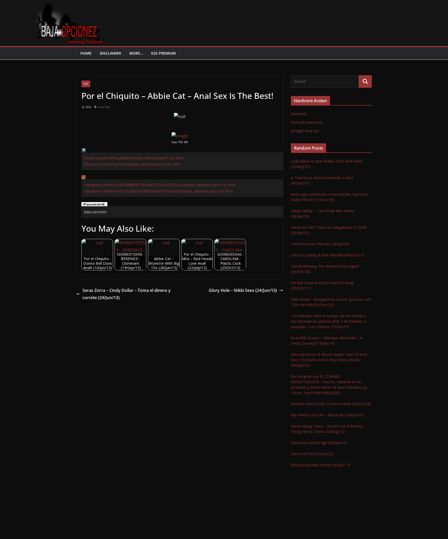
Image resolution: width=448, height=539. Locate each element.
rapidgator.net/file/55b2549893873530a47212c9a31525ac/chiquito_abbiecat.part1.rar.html (160, 184)
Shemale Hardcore (306, 122)
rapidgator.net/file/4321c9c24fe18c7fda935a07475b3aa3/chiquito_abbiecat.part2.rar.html (158, 191)
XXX (85, 84)
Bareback (299, 113)
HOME (86, 53)
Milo (89, 107)
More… (136, 53)
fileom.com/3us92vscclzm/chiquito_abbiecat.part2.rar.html (132, 164)
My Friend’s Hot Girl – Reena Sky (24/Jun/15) (328, 414)
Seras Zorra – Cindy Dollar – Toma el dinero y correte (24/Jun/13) (126, 294)
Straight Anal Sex (305, 130)
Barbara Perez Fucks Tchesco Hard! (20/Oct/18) (331, 403)
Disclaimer (110, 53)
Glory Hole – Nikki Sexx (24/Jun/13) (243, 290)
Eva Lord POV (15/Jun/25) (312, 453)
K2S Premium (163, 53)
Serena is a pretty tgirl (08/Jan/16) (319, 442)
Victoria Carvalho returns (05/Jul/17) (320, 464)
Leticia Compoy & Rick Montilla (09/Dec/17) (327, 255)
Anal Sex (104, 107)
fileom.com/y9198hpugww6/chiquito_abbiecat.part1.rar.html (133, 158)
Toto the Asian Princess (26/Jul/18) (320, 243)
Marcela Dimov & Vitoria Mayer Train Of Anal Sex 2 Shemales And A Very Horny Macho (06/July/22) (329, 360)
